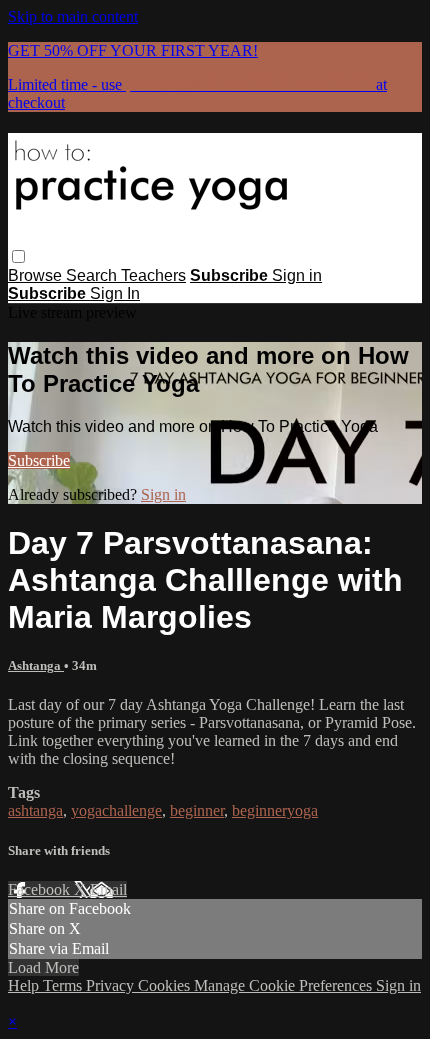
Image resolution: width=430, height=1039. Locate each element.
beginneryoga (275, 810)
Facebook (41, 889)
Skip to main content (73, 16)
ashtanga (35, 810)
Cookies (166, 985)
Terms (64, 985)
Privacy (112, 985)
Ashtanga (36, 665)
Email (108, 889)
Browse (37, 275)
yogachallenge (116, 810)
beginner (197, 810)
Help (25, 985)
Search (93, 275)
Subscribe (39, 460)
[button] (18, 256)
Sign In (115, 293)
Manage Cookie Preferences (285, 985)
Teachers (153, 275)
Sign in (297, 275)
